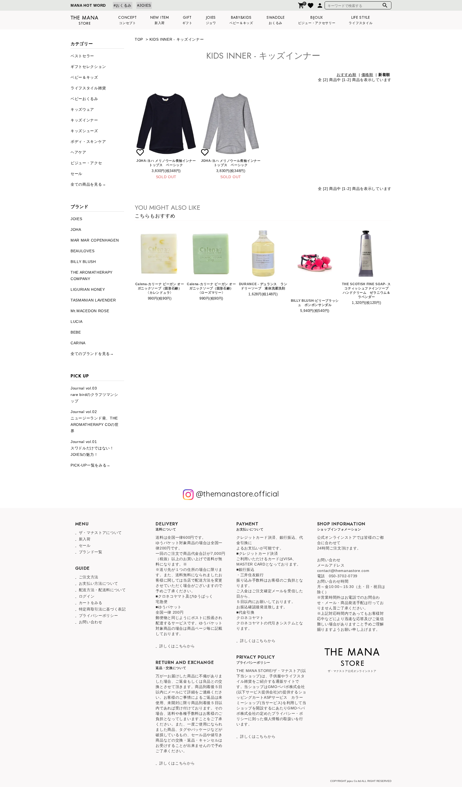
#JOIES (144, 5)
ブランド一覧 (90, 552)
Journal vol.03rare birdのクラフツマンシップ (94, 394)
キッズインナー (84, 120)
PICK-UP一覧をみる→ (90, 465)
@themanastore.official (236, 493)
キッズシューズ (84, 131)
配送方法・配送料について (102, 590)
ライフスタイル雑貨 (88, 88)
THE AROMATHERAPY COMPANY (92, 275)
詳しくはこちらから (177, 646)
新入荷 (85, 539)
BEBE (76, 332)
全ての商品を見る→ (88, 184)
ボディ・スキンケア (88, 141)
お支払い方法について (98, 583)
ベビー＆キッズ (84, 77)
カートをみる (90, 603)
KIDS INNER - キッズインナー (176, 39)
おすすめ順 (346, 74)
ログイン (87, 596)
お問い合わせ (90, 622)
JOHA (76, 229)
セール (76, 173)
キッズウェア (82, 109)
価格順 (367, 74)
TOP (139, 39)
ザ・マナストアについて (100, 532)
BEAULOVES (82, 251)
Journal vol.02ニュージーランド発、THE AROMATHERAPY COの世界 (95, 421)
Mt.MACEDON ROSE (90, 311)
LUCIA (77, 321)
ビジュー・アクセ (86, 163)
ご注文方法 (89, 577)
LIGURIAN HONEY (88, 289)
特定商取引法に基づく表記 (102, 609)
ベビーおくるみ (84, 99)
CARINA (78, 343)
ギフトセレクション (88, 66)
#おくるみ (123, 5)
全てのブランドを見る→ (92, 354)
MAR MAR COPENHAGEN (95, 240)
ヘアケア (78, 152)
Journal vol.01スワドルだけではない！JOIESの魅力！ (92, 448)
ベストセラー (82, 56)
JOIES (76, 219)
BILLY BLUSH (83, 261)
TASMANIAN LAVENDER (93, 300)
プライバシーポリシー (98, 615)
